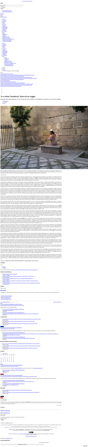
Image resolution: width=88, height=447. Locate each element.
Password (2, 6)
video (1, 303)
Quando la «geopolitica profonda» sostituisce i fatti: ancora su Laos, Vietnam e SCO (16, 85)
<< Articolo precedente (4, 302)
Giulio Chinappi (6, 277)
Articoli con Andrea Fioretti (6, 296)
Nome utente (3, 5)
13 (7, 358)
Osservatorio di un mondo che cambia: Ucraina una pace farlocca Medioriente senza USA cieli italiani (21, 319)
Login (1, 14)
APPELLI (6, 60)
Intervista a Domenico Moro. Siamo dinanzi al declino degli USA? (12, 82)
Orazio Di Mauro (6, 275)
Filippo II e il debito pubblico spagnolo (9, 274)
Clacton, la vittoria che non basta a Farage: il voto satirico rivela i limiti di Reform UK (16, 77)
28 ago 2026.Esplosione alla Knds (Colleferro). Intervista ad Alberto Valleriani (17, 390)
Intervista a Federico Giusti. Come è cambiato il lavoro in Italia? (12, 305)
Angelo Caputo (6, 284)
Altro (3, 56)
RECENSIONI (4, 51)
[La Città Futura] (3, 17)
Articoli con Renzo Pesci (5, 298)
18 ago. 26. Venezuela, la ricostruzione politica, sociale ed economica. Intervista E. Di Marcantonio (20, 392)
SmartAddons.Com (8, 438)
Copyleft (10, 429)
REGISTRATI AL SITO (8, 62)
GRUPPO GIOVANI (7, 61)
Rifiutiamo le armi (5, 371)
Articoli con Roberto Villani (6, 299)
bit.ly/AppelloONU (18, 368)
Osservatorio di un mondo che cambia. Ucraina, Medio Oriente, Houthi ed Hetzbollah (18, 321)
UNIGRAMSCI (5, 52)
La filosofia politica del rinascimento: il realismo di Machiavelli (12, 79)
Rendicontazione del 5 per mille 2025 (7, 328)
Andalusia (4, 267)
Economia (4, 48)
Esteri (3, 47)
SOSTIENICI (4, 55)
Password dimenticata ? (8, 64)
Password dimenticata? (6, 10)
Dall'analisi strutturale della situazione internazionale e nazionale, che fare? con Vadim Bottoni (20, 313)
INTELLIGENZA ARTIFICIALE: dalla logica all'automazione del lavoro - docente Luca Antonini (19, 348)
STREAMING (6, 58)
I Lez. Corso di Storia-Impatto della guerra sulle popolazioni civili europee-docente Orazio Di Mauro (21, 345)
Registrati (2, 13)
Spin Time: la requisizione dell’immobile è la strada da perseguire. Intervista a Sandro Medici (19, 323)
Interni (3, 46)
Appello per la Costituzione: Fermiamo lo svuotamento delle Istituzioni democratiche (18, 338)
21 (9, 360)
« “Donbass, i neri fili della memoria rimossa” (18, 269)
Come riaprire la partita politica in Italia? (8, 81)
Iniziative (4, 54)
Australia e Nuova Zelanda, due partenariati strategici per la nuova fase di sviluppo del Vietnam (18, 78)
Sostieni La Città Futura (28, 1)
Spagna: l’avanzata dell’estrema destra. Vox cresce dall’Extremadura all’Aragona (17, 278)
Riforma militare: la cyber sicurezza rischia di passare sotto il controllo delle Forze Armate (17, 75)
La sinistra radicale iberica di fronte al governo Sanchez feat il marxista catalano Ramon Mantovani (21, 283)
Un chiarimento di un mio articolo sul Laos (10, 384)
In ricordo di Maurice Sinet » (32, 269)
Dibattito (2, 374)
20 (7, 360)
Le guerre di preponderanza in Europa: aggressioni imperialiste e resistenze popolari (16, 84)
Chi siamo (23, 1)
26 (5, 361)
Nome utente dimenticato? (7, 11)
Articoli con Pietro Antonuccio (6, 295)
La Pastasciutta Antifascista (7, 310)
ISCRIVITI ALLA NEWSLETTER (10, 63)
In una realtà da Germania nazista (6, 73)
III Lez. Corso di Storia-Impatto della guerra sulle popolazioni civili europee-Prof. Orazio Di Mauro (21, 343)
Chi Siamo (4, 44)
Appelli (1, 364)
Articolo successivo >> (57, 302)
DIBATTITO (4, 53)
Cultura (3, 49)
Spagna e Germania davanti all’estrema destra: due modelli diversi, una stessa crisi (18, 276)
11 (3, 358)
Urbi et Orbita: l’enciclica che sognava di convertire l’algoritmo (12, 76)
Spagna (3, 266)
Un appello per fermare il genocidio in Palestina (9, 366)
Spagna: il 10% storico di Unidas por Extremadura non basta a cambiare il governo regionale (20, 280)
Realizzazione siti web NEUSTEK (31, 436)
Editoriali (4, 45)
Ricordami (3, 7)
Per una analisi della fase (5, 80)
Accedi (2, 8)
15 (11, 358)
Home (3, 43)
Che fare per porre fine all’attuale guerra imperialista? (10, 86)
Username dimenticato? (8, 65)
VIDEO (5, 57)
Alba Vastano (5, 101)
